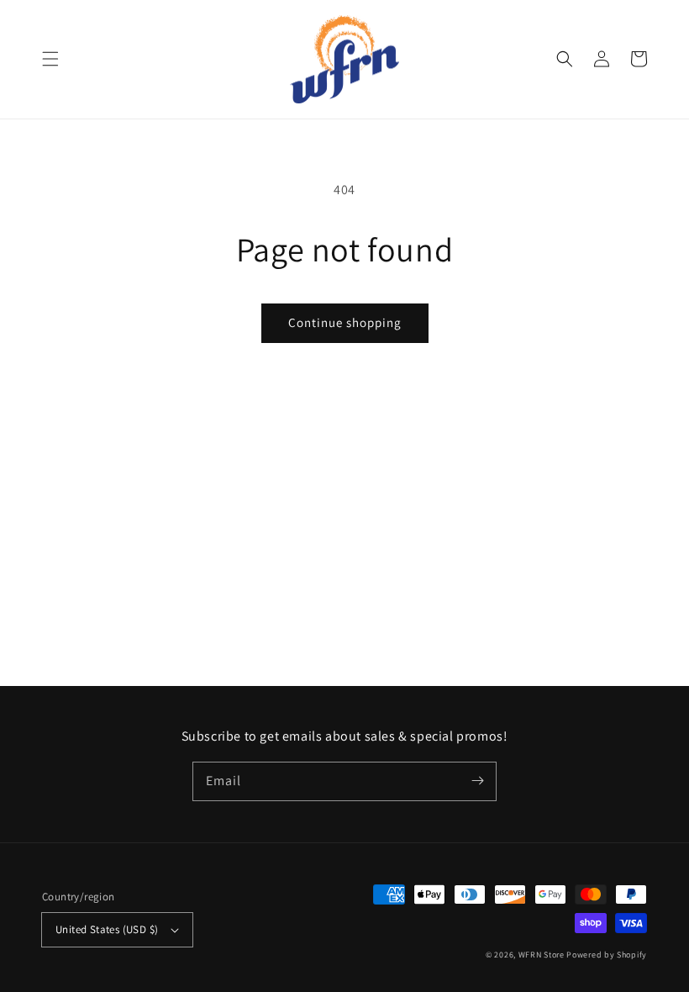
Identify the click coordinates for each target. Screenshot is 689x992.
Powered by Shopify (606, 954)
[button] (50, 58)
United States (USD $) (106, 929)
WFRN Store (541, 954)
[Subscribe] (477, 780)
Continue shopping (345, 322)
